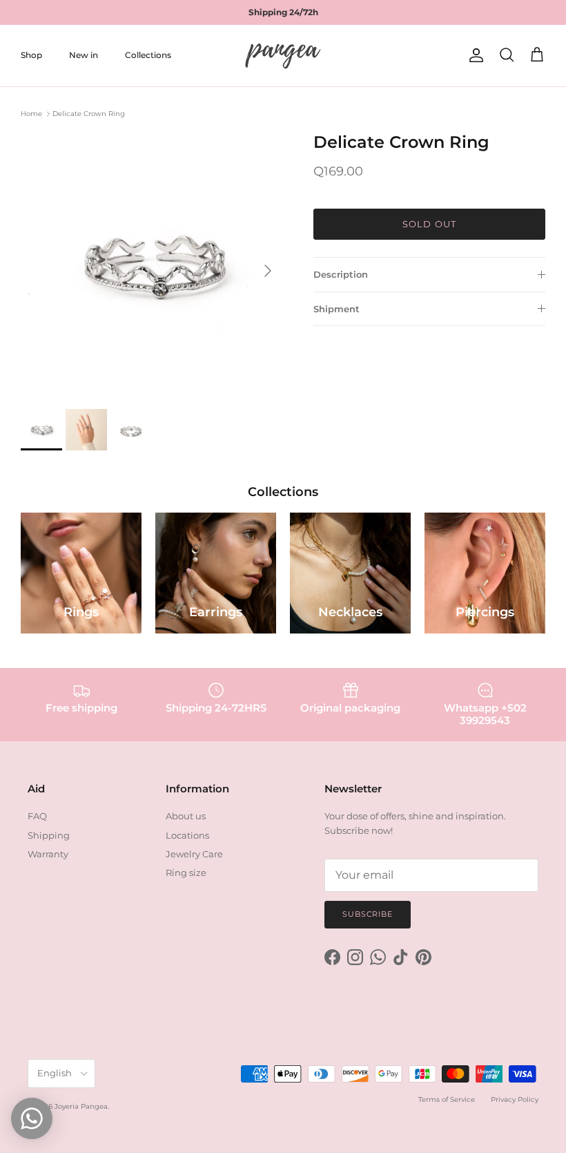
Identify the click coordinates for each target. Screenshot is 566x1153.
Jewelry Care (194, 853)
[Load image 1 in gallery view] (152, 264)
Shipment (336, 308)
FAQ (37, 815)
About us (186, 815)
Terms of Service (446, 1099)
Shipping (49, 835)
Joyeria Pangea (81, 1106)
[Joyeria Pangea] (283, 56)
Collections (148, 55)
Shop (31, 55)
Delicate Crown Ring (88, 113)
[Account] (473, 55)
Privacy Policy (514, 1099)
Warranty (48, 853)
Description (340, 274)
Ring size (186, 872)
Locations (187, 835)
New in (83, 55)
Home (31, 113)
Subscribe (367, 914)
